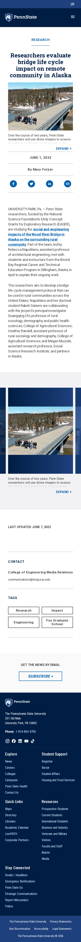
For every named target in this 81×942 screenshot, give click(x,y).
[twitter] (31, 184)
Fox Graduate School (57, 622)
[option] (40, 441)
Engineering (24, 622)
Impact (57, 610)
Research (40, 40)
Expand (62, 149)
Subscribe (39, 676)
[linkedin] (49, 184)
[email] (67, 184)
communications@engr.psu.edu (29, 579)
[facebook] (13, 184)
